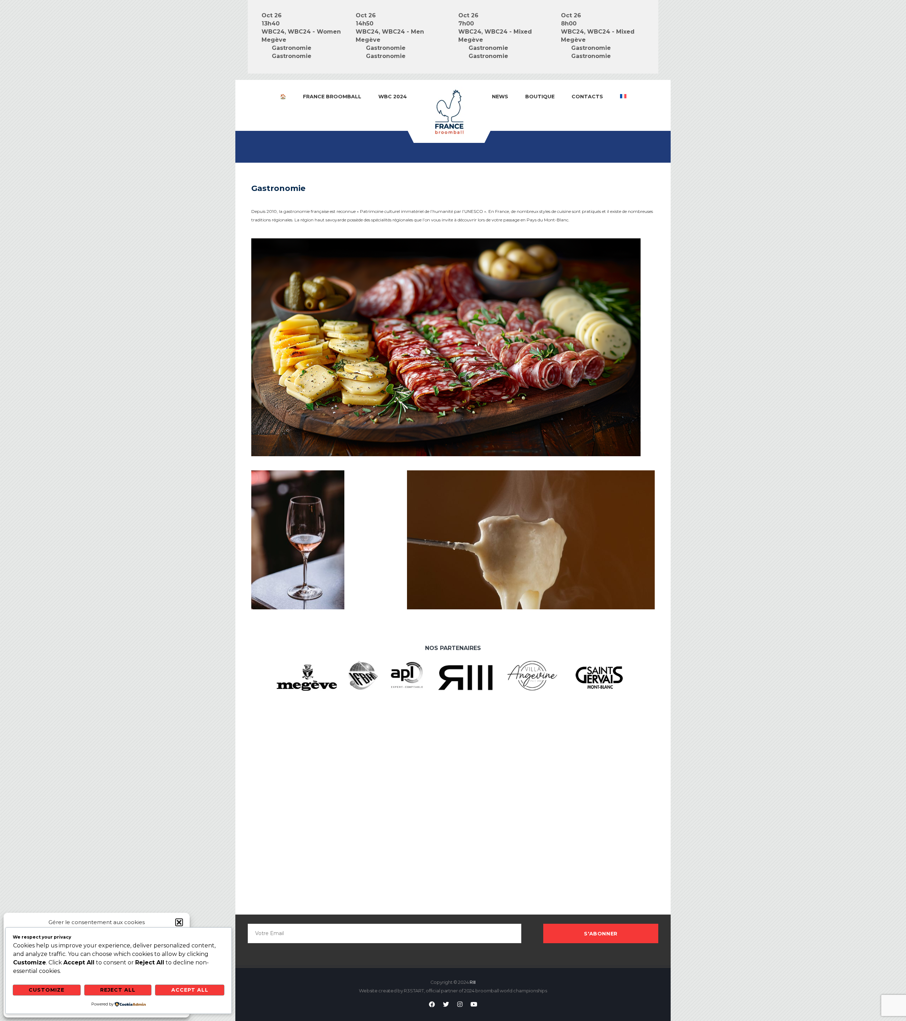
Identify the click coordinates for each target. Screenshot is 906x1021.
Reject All (118, 990)
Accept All (189, 990)
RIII (473, 982)
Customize (46, 990)
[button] (179, 922)
